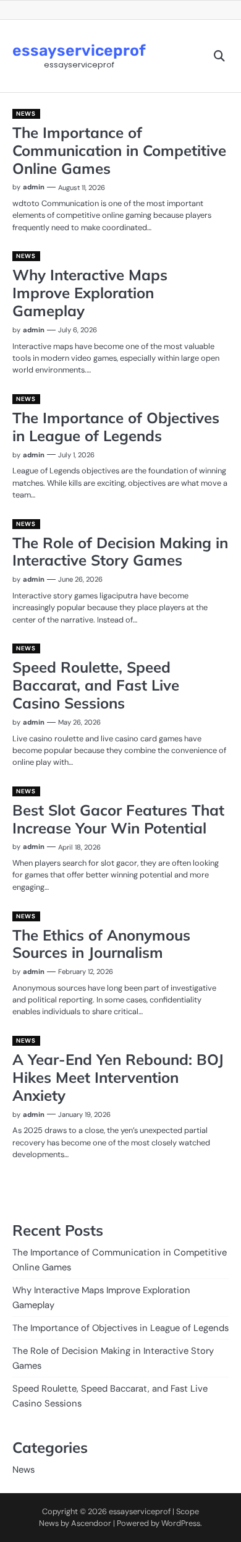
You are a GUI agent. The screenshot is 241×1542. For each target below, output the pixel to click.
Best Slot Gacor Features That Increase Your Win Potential (118, 819)
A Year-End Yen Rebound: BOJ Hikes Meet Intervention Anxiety (118, 1077)
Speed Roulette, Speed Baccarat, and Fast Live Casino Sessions (95, 685)
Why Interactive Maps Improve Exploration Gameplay (89, 292)
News (25, 114)
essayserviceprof (79, 50)
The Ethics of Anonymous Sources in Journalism (101, 944)
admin (33, 187)
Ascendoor (91, 1523)
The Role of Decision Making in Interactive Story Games (120, 551)
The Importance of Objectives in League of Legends (115, 426)
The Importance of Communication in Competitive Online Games (119, 150)
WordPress (180, 1523)
